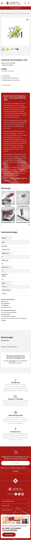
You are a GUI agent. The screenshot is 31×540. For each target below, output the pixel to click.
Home (2, 14)
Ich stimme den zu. (14, 468)
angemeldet (12, 361)
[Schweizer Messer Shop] (13, 3)
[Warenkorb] (29, 3)
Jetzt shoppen (9, 535)
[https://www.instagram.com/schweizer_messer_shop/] (19, 494)
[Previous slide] (1, 224)
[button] (27, 19)
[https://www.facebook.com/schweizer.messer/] (15, 494)
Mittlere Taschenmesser (24, 13)
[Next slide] (29, 224)
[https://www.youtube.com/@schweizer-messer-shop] (22, 494)
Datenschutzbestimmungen (18, 468)
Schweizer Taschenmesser (10, 13)
